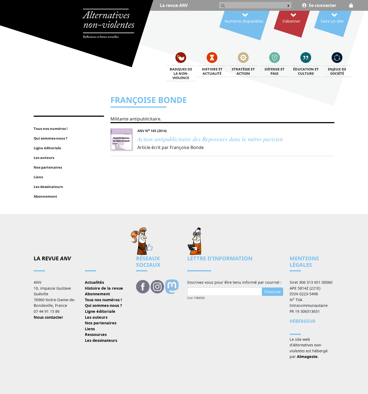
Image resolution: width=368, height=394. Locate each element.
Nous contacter (48, 317)
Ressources (96, 334)
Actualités (94, 282)
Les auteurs (96, 317)
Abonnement (97, 293)
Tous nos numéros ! (103, 299)
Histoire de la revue (104, 288)
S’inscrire (272, 291)
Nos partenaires (100, 322)
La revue (174, 5)
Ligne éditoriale (100, 311)
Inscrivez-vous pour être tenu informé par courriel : (234, 282)
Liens (90, 328)
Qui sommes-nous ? (103, 305)
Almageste (307, 356)
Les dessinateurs (101, 340)
